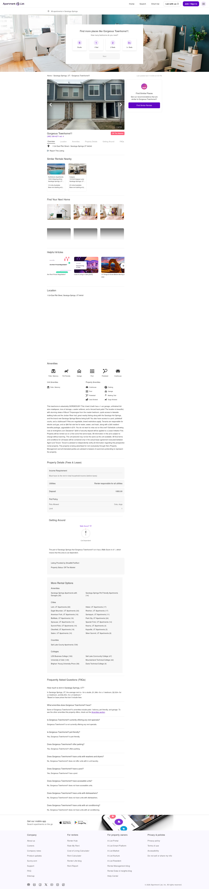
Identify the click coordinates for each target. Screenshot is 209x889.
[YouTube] (51, 884)
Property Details (91, 141)
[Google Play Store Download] (80, 822)
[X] (46, 884)
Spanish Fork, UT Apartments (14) (99, 622)
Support (30, 865)
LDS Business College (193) (61, 656)
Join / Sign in (191, 3)
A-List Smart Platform (116, 845)
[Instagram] (57, 884)
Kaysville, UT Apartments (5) (97, 629)
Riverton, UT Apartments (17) (97, 610)
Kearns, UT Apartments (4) (96, 625)
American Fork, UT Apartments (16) (64, 614)
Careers (30, 845)
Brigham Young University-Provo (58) (65, 663)
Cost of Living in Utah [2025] (83, 274)
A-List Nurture (113, 855)
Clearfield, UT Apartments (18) (62, 629)
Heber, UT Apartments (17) (96, 607)
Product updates (34, 855)
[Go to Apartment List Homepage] (13, 4)
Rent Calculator (74, 855)
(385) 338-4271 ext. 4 (55, 136)
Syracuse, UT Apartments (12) (62, 622)
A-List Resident (114, 860)
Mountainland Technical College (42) (100, 660)
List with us (171, 3)
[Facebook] (40, 884)
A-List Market (113, 850)
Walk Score (84, 526)
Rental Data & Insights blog (119, 870)
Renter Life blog (74, 860)
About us (31, 840)
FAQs (122, 141)
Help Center (112, 875)
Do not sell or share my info (160, 855)
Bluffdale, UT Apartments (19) (62, 618)
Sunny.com (32, 860)
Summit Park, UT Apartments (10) (64, 625)
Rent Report (72, 865)
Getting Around (108, 141)
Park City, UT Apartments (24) (97, 618)
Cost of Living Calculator (78, 850)
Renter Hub (72, 840)
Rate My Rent (73, 845)
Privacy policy (154, 840)
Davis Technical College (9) (96, 663)
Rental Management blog (118, 865)
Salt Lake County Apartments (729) (64, 644)
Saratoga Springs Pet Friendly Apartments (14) (102, 594)
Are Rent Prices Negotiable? (56, 274)
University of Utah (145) (60, 660)
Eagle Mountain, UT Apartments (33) (65, 610)
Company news (34, 850)
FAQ (29, 870)
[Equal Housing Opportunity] (28, 884)
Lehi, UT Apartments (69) (60, 607)
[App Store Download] (65, 822)
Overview (51, 141)
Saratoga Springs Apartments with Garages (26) (64, 594)
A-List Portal (112, 840)
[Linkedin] (34, 884)
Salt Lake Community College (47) (99, 656)
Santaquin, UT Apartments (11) (98, 614)
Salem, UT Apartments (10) (61, 633)
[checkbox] (79, 44)
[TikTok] (63, 884)
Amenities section (98, 712)
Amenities (76, 141)
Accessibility (153, 850)
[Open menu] (203, 3)
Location (63, 141)
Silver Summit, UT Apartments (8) (98, 633)
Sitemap (30, 875)
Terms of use (153, 845)
